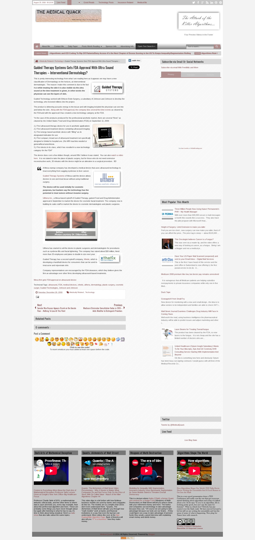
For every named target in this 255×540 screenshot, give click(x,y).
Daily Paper (73, 46)
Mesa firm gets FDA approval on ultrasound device (55, 280)
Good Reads (89, 2)
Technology (90, 292)
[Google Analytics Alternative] (127, 538)
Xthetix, (87, 259)
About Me (46, 46)
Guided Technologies (49, 288)
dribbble (216, 2)
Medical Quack (106, 534)
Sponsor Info (111, 46)
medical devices (70, 285)
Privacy (171, 74)
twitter (193, 2)
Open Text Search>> (146, 46)
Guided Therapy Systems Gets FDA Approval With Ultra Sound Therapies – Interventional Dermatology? (73, 70)
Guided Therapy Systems (54, 176)
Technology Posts (106, 2)
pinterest (220, 2)
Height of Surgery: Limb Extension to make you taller (183, 227)
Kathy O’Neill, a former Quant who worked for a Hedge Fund (151, 499)
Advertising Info (127, 46)
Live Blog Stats (191, 440)
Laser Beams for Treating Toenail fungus (192, 329)
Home (37, 46)
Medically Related (77, 292)
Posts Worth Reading (91, 46)
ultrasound (52, 285)
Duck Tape (165, 292)
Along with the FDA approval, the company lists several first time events (81, 110)
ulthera (87, 285)
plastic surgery (108, 285)
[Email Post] (37, 297)
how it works (185, 148)
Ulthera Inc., (48, 198)
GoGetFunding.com (196, 148)
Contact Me (59, 46)
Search (217, 46)
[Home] (36, 61)
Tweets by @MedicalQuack (172, 425)
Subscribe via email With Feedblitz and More (179, 67)
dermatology (96, 285)
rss (207, 2)
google (202, 2)
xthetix (80, 285)
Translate (191, 75)
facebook (198, 2)
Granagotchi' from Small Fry (173, 299)
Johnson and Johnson (68, 288)
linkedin (211, 2)
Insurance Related (125, 2)
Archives (210, 75)
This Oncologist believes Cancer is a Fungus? (194, 239)
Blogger (151, 534)
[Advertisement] (97, 32)
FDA (60, 285)
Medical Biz (142, 2)
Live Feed (61, 2)
